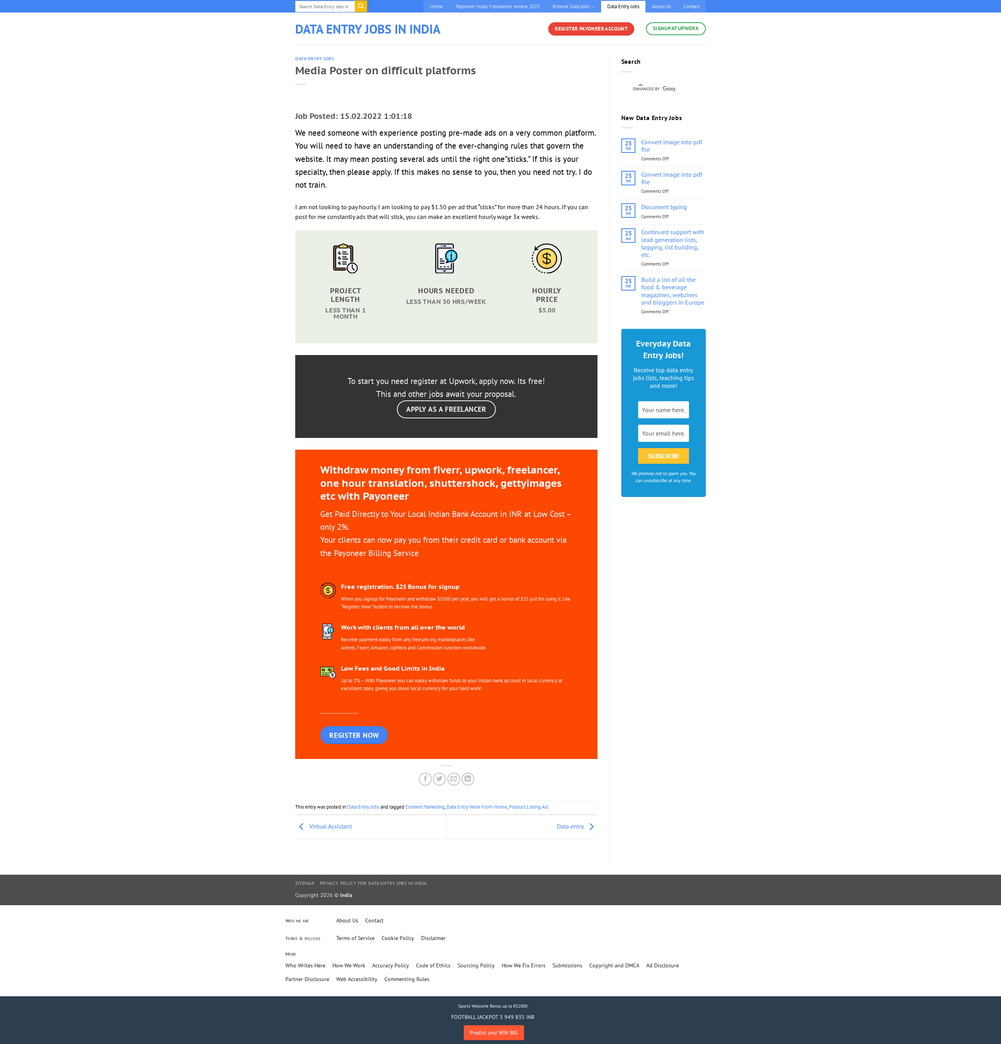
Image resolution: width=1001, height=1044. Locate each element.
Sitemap (304, 883)
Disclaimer (433, 938)
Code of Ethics (433, 965)
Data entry (571, 826)
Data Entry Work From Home (477, 807)
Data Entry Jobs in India (367, 29)
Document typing (664, 207)
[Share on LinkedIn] (467, 779)
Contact (691, 6)
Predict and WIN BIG (494, 1032)
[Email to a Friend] (453, 779)
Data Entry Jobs (623, 6)
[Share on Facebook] (425, 779)
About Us (661, 6)
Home (436, 6)
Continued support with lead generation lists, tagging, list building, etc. (672, 243)
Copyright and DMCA (614, 965)
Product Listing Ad (528, 807)
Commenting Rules (406, 979)
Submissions (567, 965)
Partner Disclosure (307, 979)
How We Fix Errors (523, 965)
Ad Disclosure (662, 965)
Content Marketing (425, 807)
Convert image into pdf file (671, 145)
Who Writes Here (305, 965)
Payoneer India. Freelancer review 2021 (498, 6)
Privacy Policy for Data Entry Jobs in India (373, 883)
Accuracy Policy (390, 965)
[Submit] (361, 6)
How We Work (348, 965)
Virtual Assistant (330, 826)
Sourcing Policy (476, 965)
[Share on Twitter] (439, 779)
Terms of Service (355, 938)
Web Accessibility (356, 979)
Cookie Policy (398, 938)
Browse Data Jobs (571, 6)
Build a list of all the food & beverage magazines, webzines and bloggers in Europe (672, 291)
